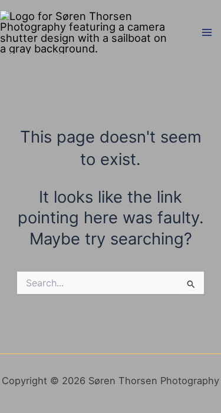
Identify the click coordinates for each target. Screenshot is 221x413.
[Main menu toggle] (207, 32)
